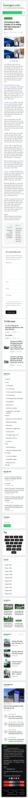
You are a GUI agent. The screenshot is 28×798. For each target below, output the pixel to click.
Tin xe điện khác (10, 395)
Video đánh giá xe (10, 447)
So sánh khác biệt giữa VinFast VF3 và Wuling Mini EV (19, 613)
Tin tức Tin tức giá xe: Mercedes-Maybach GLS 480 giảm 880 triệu (14, 327)
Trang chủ (7, 379)
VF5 (7, 543)
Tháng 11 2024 (8, 574)
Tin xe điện (8, 335)
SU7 (12, 540)
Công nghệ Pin (10, 401)
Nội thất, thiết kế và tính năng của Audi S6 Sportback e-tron (18, 643)
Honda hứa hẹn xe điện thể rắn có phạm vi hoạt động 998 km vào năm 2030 (16, 741)
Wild (14, 549)
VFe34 (19, 546)
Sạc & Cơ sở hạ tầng (11, 408)
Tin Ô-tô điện (8, 18)
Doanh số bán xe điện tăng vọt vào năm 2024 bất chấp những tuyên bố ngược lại (14, 507)
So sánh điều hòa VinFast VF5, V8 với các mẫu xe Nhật (8, 625)
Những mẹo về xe (10, 462)
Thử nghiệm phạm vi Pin (12, 435)
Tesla (17, 540)
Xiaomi (13, 552)
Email (8, 288)
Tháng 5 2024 (8, 593)
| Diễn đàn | (22, 794)
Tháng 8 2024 (8, 584)
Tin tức (7, 382)
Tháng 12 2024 (8, 571)
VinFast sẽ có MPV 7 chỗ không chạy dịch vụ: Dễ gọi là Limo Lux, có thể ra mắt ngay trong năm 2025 (16, 345)
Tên (7, 282)
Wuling (18, 549)
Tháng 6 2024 (8, 590)
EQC (21, 536)
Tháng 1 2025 (8, 568)
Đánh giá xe (9, 425)
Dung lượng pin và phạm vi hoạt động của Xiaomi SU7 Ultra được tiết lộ (15, 733)
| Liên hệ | (22, 791)
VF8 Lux (9, 546)
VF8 (20, 543)
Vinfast (8, 549)
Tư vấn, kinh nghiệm (11, 456)
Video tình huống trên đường (13, 450)
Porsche (7, 540)
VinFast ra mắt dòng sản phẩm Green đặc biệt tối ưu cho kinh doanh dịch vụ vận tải (14, 498)
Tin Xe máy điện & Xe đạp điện (14, 392)
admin (7, 32)
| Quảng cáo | (11, 792)
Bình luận (9, 262)
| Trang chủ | (6, 791)
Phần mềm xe (9, 405)
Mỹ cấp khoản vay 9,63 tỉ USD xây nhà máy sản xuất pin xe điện (16, 725)
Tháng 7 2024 (8, 587)
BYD (11, 536)
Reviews (7, 415)
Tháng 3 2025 (8, 565)
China (16, 536)
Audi (7, 536)
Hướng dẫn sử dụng (11, 459)
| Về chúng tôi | (15, 791)
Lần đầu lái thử (10, 431)
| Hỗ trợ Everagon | (20, 792)
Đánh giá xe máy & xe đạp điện (14, 419)
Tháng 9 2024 (8, 581)
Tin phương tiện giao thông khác (14, 398)
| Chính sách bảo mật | (12, 794)
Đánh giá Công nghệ (11, 422)
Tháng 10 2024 (8, 577)
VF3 (21, 540)
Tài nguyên (8, 453)
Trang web (8, 295)
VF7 (16, 543)
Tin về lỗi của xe (10, 389)
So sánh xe (9, 441)
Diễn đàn (7, 465)
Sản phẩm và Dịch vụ (11, 438)
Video (6, 444)
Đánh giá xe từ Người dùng (13, 428)
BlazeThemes (22, 789)
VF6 (12, 543)
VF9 (14, 546)
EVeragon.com (11, 5)
